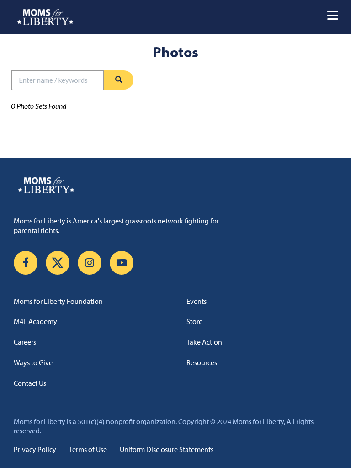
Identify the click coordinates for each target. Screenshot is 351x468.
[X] (57, 263)
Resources (201, 362)
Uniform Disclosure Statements (166, 449)
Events (196, 301)
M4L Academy (35, 321)
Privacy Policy (35, 449)
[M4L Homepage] (45, 17)
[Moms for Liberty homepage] (175, 185)
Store (194, 321)
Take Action (204, 341)
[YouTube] (121, 263)
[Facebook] (25, 263)
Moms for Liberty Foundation (58, 301)
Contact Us (30, 383)
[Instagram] (89, 263)
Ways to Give (33, 362)
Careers (25, 341)
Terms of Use (88, 449)
